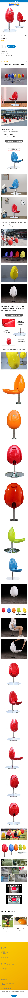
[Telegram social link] (17, 1)
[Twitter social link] (12, 1)
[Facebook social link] (10, 1)
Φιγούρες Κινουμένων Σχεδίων (7, 929)
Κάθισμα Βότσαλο (20, 928)
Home (2, 35)
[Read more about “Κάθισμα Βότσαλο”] (25, 916)
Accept (14, 995)
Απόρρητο (3, 984)
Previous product (23, 35)
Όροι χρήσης (3, 985)
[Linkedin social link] (15, 1)
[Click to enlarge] (3, 31)
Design (5, 35)
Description (4, 61)
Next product (26, 35)
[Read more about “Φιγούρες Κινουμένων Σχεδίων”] (12, 916)
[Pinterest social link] (14, 1)
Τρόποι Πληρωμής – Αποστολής (7, 983)
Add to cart (11, 46)
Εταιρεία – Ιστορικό (5, 982)
